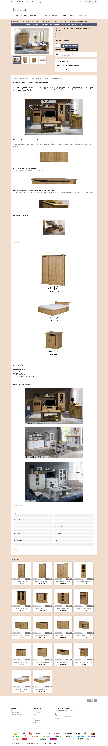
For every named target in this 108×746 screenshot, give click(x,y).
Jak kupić (35, 722)
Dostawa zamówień (38, 710)
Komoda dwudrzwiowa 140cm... (63, 635)
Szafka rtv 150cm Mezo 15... (63, 662)
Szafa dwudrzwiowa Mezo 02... (42, 581)
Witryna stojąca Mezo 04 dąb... (83, 581)
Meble (25, 15)
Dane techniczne (57, 78)
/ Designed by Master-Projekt (49, 743)
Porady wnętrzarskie (38, 726)
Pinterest (95, 700)
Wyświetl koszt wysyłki (65, 55)
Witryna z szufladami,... (42, 608)
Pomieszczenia (33, 15)
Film (32, 78)
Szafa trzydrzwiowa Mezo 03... (63, 581)
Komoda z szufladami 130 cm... (84, 635)
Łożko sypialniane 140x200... (21, 689)
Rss (91, 700)
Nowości (47, 15)
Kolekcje (41, 15)
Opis (15, 78)
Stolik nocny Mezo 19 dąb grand (84, 662)
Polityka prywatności (38, 712)
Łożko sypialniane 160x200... (42, 689)
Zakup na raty (36, 720)
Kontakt (35, 724)
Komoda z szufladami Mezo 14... (42, 662)
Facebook (88, 700)
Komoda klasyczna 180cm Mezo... (21, 635)
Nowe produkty (15, 712)
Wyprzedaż (64, 15)
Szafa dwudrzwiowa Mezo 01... (21, 581)
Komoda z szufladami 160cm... (42, 635)
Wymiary (38, 78)
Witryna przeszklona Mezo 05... (21, 608)
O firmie (35, 716)
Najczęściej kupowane (16, 714)
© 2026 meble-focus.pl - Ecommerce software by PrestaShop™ (26, 743)
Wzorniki (46, 78)
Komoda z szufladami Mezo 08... (84, 608)
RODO (34, 718)
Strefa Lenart (55, 15)
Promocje (71, 15)
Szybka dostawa (17, 15)
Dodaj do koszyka (69, 46)
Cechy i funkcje (24, 78)
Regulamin (35, 714)
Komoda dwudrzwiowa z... (63, 608)
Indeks (15, 510)
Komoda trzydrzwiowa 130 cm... (21, 662)
